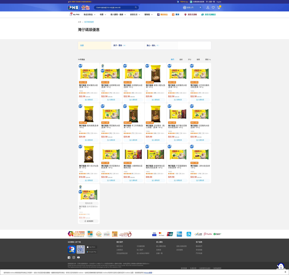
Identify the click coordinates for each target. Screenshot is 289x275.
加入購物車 (89, 100)
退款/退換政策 (181, 246)
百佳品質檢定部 (122, 253)
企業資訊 (120, 250)
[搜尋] (136, 7)
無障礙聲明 (217, 268)
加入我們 (140, 250)
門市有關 (199, 253)
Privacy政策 (148, 273)
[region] (144, 272)
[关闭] (285, 271)
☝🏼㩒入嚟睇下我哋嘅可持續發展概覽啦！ (80, 2)
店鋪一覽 (159, 253)
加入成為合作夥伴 (143, 253)
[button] (192, 7)
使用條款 (184, 268)
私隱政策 (193, 268)
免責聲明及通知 (205, 268)
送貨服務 (179, 250)
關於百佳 (120, 246)
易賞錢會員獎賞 (198, 2)
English (219, 2)
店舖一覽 (212, 2)
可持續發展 (141, 246)
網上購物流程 (161, 246)
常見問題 (199, 250)
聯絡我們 (199, 246)
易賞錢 (158, 250)
